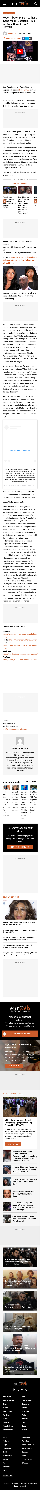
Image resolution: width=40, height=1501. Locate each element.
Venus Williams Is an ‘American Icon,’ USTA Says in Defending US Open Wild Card (24, 1169)
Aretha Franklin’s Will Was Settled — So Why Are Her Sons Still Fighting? (19, 923)
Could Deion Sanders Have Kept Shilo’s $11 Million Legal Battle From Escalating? (18, 946)
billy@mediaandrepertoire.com (15, 729)
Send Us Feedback (20, 847)
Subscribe (14, 1066)
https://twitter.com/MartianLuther (23, 640)
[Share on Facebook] (23, 38)
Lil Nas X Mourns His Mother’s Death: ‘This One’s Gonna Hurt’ (24, 1181)
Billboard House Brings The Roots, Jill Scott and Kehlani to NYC (20, 931)
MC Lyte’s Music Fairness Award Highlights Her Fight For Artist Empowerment (20, 954)
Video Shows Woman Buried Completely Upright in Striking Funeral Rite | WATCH (9, 202)
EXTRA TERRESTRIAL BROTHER (27, 485)
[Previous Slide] (4, 201)
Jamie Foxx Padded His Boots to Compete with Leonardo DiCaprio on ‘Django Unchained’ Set (20, 1348)
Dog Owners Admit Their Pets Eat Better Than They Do (18, 1327)
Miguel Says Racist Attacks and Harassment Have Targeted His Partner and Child (17, 1261)
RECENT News (20, 183)
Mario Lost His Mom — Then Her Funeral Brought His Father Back (18, 1306)
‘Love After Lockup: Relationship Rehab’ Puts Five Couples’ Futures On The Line (20, 1283)
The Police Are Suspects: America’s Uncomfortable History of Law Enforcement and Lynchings (23, 1206)
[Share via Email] (30, 38)
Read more (14, 1144)
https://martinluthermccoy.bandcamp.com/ (20, 654)
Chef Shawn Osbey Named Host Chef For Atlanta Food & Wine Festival (24, 1218)
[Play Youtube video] (20, 51)
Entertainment (9, 13)
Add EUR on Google (13, 38)
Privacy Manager (8, 1475)
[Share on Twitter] (27, 38)
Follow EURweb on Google (21, 1034)
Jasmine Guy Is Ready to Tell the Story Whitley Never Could (23, 1194)
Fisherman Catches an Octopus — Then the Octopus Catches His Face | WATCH (18, 939)
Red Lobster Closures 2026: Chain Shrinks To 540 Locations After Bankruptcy (18, 1369)
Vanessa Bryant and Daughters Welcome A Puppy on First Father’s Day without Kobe (20, 260)
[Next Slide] (35, 201)
